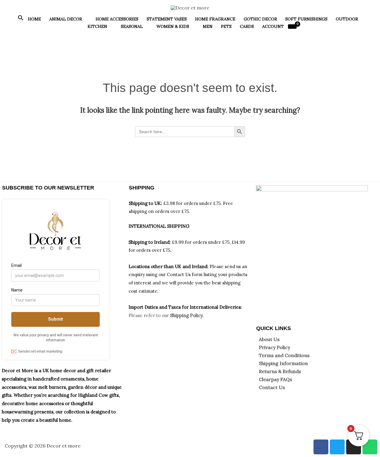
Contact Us (272, 387)
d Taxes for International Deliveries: (203, 307)
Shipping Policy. (187, 315)
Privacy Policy (274, 347)
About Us (269, 339)
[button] (21, 19)
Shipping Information (283, 363)
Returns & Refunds (280, 371)
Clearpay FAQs (275, 379)
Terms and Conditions (284, 355)
